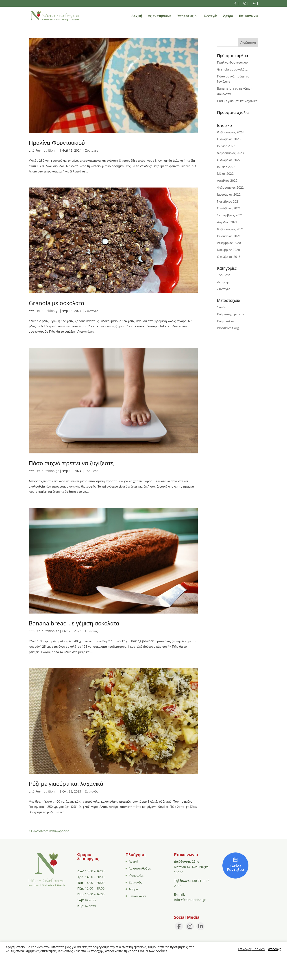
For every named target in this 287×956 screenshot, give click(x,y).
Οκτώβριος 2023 (229, 139)
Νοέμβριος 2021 (228, 201)
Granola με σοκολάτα (56, 303)
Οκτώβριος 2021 (229, 208)
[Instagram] (190, 926)
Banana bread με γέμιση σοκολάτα (74, 623)
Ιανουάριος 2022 (229, 194)
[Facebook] (179, 926)
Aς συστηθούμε (159, 16)
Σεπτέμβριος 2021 (230, 215)
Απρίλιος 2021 (227, 222)
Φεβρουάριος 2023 (230, 153)
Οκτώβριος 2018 (229, 256)
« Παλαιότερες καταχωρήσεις (49, 831)
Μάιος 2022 (225, 173)
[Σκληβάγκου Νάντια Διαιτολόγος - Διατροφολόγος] (235, 877)
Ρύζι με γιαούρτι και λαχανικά (66, 783)
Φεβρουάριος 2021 (230, 229)
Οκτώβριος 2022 (229, 160)
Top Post (91, 471)
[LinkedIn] (200, 926)
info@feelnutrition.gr (190, 900)
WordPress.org (228, 328)
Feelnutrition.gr (47, 150)
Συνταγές (210, 16)
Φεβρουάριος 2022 (230, 187)
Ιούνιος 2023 (226, 146)
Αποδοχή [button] (274, 949)
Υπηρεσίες (185, 16)
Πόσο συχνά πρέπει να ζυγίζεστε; (72, 463)
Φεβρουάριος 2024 (230, 132)
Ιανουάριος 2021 (229, 236)
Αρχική (136, 16)
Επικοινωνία (248, 16)
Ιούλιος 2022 (226, 167)
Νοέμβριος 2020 (228, 249)
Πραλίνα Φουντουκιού (57, 143)
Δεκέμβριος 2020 (229, 243)
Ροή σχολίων (226, 321)
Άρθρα (228, 16)
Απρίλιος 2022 (227, 180)
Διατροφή (223, 282)
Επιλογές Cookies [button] (251, 949)
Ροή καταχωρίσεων (230, 314)
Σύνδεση (223, 307)
